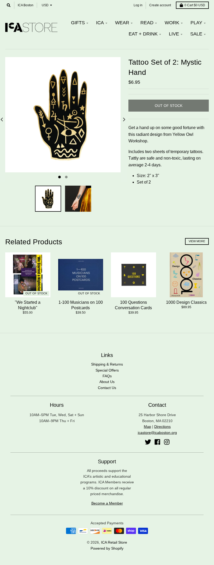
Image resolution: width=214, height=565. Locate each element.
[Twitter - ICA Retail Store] (148, 442)
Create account (160, 5)
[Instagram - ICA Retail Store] (167, 442)
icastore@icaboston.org (157, 432)
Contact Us (107, 388)
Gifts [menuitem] (78, 22)
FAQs (107, 376)
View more (197, 241)
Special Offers (107, 370)
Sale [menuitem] (196, 34)
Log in (138, 5)
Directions (162, 426)
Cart (195, 5)
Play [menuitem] (196, 22)
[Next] (124, 119)
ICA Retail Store (114, 542)
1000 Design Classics (186, 302)
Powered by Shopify (107, 548)
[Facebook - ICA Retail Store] (157, 442)
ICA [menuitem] (100, 22)
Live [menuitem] (174, 34)
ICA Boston (25, 5)
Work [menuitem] (172, 22)
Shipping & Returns (107, 364)
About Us (107, 382)
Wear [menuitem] (122, 22)
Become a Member (107, 503)
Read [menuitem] (146, 22)
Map (147, 426)
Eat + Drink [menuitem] (143, 34)
